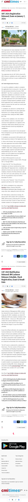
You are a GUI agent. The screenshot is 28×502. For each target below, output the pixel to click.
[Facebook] (24, 490)
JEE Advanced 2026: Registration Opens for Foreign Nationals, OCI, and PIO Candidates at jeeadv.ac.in (13, 390)
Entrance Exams (6, 10)
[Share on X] (7, 23)
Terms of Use (14, 249)
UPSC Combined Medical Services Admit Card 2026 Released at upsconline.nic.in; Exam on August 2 (13, 217)
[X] (26, 490)
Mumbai (3, 187)
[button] (2, 1)
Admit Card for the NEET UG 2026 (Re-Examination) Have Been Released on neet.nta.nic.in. (11, 233)
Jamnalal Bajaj (16, 365)
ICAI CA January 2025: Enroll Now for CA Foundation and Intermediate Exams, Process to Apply (13, 385)
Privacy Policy (9, 250)
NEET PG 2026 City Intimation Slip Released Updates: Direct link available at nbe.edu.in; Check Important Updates (13, 223)
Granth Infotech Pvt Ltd (14, 496)
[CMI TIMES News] (11, 1)
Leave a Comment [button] (21, 261)
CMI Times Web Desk (9, 26)
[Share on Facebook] (5, 23)
